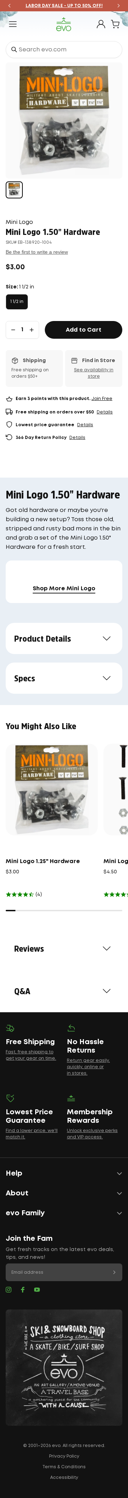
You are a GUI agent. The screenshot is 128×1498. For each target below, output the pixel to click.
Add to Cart (83, 330)
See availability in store (93, 373)
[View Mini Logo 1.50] (14, 189)
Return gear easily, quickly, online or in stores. (88, 1067)
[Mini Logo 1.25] (52, 789)
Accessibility (64, 1478)
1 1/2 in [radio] (16, 302)
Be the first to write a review (37, 252)
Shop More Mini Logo (64, 588)
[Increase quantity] (31, 330)
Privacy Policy (64, 1456)
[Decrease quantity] (13, 330)
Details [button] (105, 412)
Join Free (101, 399)
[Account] (101, 24)
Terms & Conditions (64, 1467)
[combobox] (64, 49)
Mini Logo (19, 222)
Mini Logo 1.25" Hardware (43, 861)
